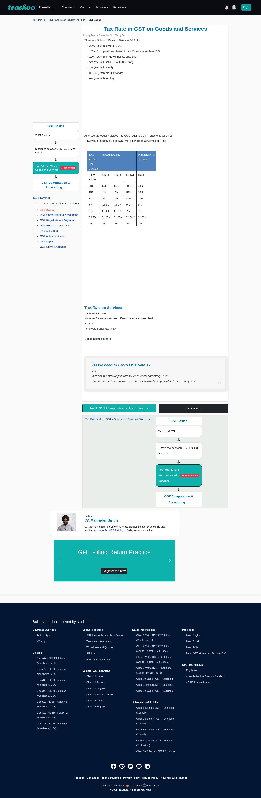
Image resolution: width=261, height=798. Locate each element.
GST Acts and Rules (52, 236)
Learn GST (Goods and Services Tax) (206, 653)
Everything (46, 7)
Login (246, 7)
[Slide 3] (117, 577)
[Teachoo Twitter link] (131, 766)
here (108, 338)
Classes (67, 7)
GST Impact (47, 241)
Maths (84, 7)
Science (100, 7)
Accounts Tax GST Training (108, 530)
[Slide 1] (106, 577)
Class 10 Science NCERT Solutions (155, 751)
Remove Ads (193, 408)
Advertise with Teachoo (174, 778)
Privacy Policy (131, 778)
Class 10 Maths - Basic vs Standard (205, 676)
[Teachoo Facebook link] (114, 766)
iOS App (41, 641)
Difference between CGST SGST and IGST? (55, 151)
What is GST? (42, 135)
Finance (118, 7)
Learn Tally (192, 647)
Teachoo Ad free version (99, 641)
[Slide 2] (111, 577)
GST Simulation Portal (98, 659)
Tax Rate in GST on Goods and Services (55, 168)
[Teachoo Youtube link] (139, 766)
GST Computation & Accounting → (55, 185)
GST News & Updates (53, 246)
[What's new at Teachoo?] (226, 7)
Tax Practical (39, 20)
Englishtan (192, 670)
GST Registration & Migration (57, 220)
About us (79, 778)
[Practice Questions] (234, 7)
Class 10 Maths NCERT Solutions (154, 679)
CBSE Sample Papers (198, 682)
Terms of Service (111, 778)
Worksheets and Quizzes (99, 647)
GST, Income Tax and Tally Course (104, 635)
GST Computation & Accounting (59, 214)
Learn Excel (192, 641)
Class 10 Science (95, 682)
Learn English (193, 635)
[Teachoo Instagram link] (122, 766)
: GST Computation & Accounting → (119, 408)
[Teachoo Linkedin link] (147, 766)
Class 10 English (95, 688)
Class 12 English (95, 706)
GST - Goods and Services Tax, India (66, 20)
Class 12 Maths (94, 700)
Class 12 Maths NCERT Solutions (154, 691)
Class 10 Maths (94, 676)
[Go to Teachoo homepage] (21, 7)
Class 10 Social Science (99, 694)
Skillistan (91, 653)
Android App (43, 635)
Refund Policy (150, 778)
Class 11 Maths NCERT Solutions (154, 685)
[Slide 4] (122, 577)
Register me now (114, 571)
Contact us (93, 778)
